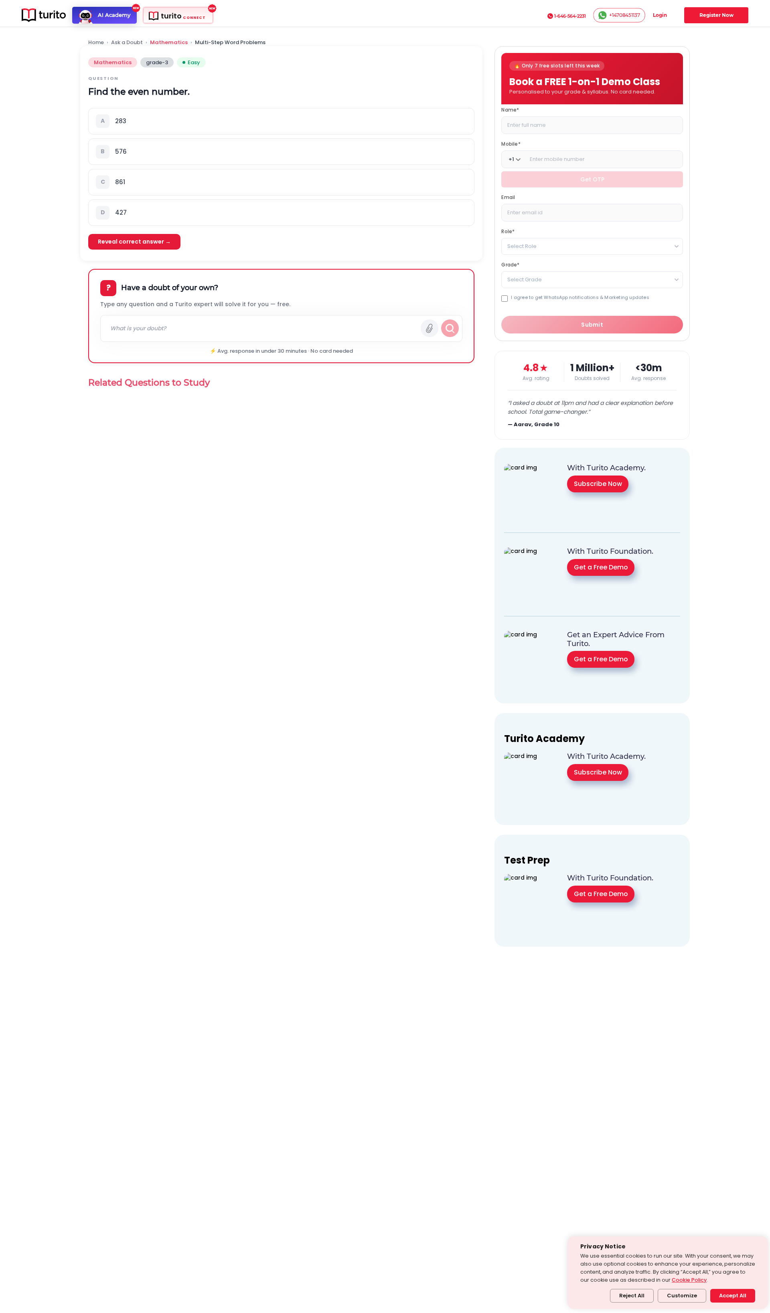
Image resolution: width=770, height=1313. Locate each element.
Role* (508, 231)
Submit (592, 325)
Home (96, 42)
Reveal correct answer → (134, 242)
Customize (682, 1295)
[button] (281, 121)
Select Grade (524, 279)
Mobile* (510, 143)
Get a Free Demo (601, 567)
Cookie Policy (689, 1279)
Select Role (522, 246)
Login (660, 15)
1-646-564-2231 (570, 16)
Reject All (631, 1295)
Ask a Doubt (127, 42)
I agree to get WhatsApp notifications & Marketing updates (580, 298)
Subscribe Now (598, 483)
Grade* (510, 264)
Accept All (732, 1295)
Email (508, 197)
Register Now (716, 15)
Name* (510, 109)
